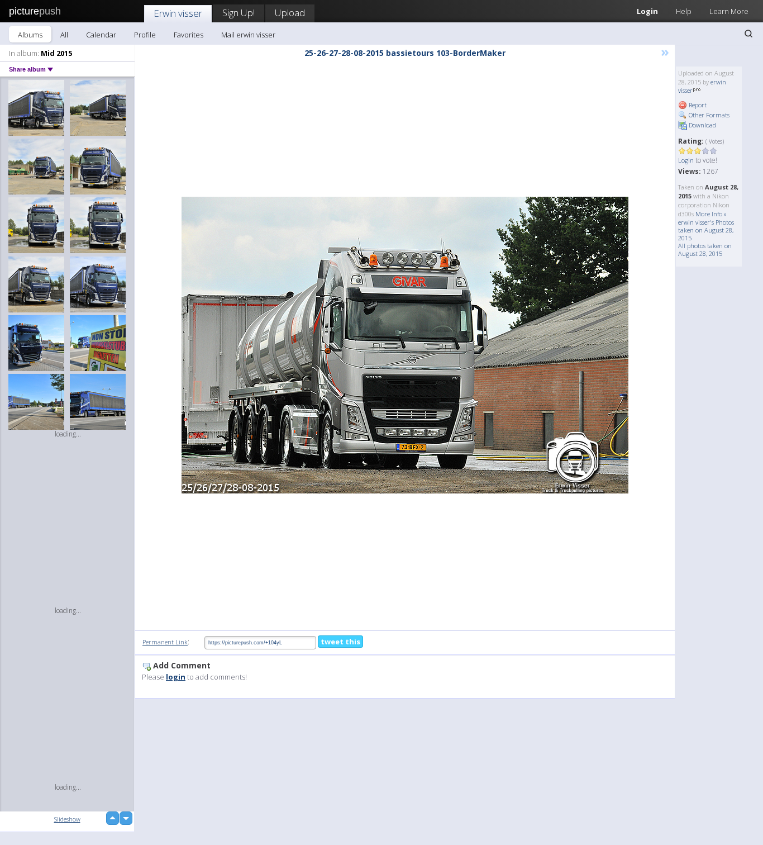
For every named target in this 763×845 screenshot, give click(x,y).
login (175, 677)
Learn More (728, 11)
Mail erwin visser (248, 35)
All (64, 35)
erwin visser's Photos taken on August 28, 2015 (706, 230)
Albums (30, 35)
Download (701, 125)
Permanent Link (165, 642)
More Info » (711, 214)
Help (684, 11)
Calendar (101, 35)
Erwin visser (178, 13)
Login (647, 11)
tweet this (340, 642)
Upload (290, 12)
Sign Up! (238, 12)
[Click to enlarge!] (405, 345)
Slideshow (67, 819)
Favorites (188, 35)
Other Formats (708, 115)
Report (697, 105)
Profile (145, 35)
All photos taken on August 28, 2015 (705, 249)
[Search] (748, 33)
